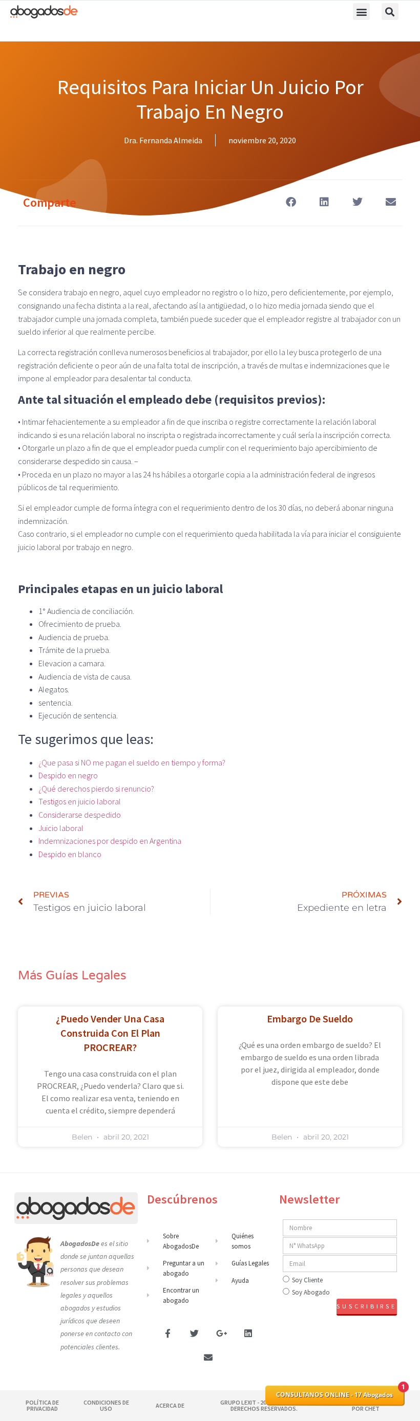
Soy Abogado (311, 1292)
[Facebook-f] (167, 1333)
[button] (361, 11)
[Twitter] (194, 1333)
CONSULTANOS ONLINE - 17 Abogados (334, 1395)
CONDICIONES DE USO (106, 1405)
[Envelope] (208, 1357)
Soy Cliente (307, 1280)
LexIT (248, 1402)
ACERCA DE (170, 1405)
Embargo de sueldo (310, 1018)
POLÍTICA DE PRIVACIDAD (42, 1405)
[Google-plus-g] (221, 1333)
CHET (372, 1408)
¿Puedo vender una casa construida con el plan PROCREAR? (110, 1033)
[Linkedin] (248, 1333)
